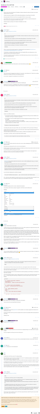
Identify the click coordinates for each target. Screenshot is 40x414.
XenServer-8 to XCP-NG (12, 31)
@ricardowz (8, 183)
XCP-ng (7, 1)
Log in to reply (37, 6)
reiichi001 (5, 224)
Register (3, 406)
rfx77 (4, 9)
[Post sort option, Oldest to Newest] (32, 6)
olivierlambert (6, 81)
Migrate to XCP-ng (4, 6)
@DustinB (7, 70)
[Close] (38, 397)
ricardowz (5, 94)
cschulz (5, 337)
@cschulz (7, 345)
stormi (5, 328)
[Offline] (2, 63)
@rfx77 (9, 94)
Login (6, 406)
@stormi (8, 337)
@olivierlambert (10, 257)
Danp (4, 62)
